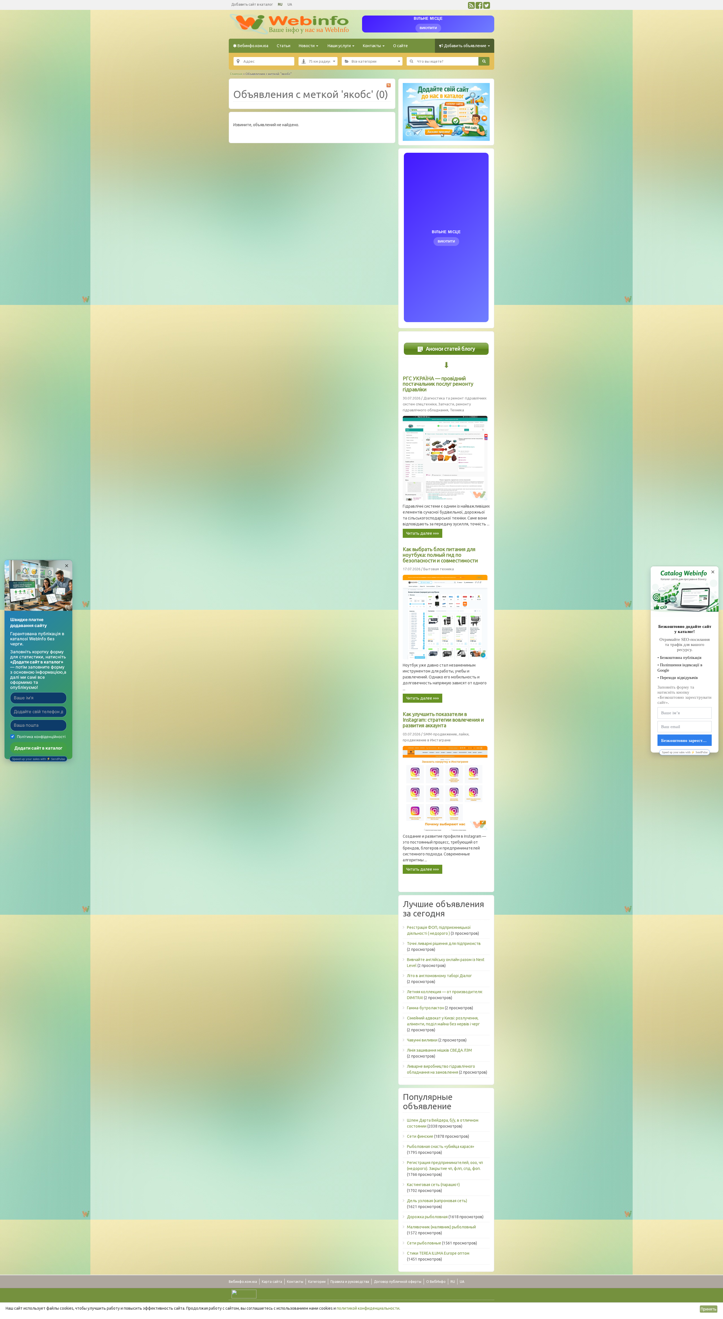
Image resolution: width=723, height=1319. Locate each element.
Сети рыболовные (424, 1243)
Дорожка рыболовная (427, 1217)
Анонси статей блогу (450, 348)
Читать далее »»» (422, 533)
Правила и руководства (349, 1281)
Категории (317, 1281)
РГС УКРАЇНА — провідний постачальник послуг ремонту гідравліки (438, 383)
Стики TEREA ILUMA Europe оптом (438, 1253)
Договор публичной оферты (397, 1281)
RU (280, 4)
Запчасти (446, 404)
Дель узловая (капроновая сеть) (437, 1200)
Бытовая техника (438, 569)
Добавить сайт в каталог (252, 4)
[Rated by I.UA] (244, 1293)
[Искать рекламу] (483, 61)
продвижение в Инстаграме (427, 740)
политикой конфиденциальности (368, 1308)
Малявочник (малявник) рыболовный (441, 1227)
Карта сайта (272, 1281)
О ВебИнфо (436, 1281)
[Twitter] (486, 7)
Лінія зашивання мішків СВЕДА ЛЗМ (439, 1050)
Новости (307, 45)
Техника (457, 410)
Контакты (372, 45)
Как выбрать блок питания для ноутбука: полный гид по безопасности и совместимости (440, 554)
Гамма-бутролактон (425, 1008)
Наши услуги (339, 45)
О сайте (400, 45)
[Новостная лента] (471, 7)
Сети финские (420, 1136)
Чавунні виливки (422, 1040)
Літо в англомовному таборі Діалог (439, 975)
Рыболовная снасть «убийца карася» (440, 1146)
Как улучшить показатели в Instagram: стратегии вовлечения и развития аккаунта (443, 719)
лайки (464, 734)
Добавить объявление (465, 45)
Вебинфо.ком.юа (252, 45)
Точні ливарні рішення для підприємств (444, 943)
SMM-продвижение (440, 734)
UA (290, 4)
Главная (236, 74)
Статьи (283, 45)
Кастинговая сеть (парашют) (433, 1184)
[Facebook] (479, 7)
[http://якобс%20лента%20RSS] (388, 85)
